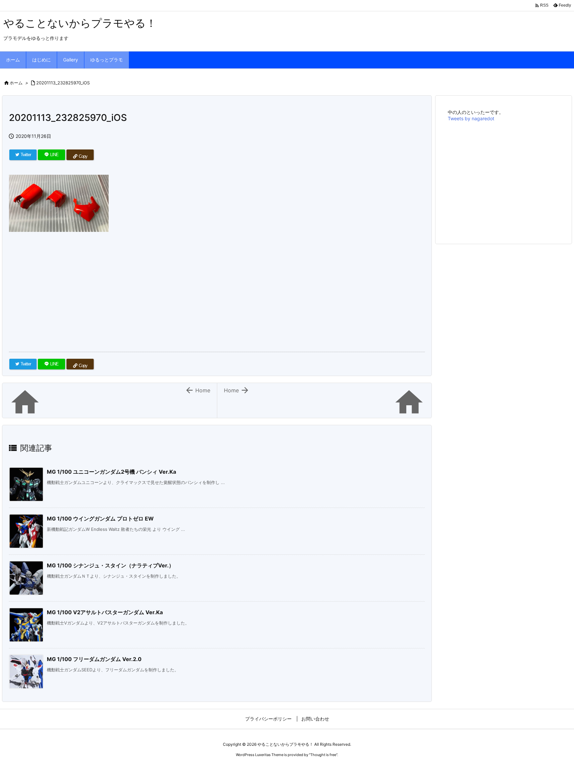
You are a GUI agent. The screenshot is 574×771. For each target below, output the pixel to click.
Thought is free (323, 754)
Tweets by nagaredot (471, 118)
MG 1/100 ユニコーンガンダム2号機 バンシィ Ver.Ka (111, 471)
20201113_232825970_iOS (63, 82)
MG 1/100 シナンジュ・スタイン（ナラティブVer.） (110, 565)
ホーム (16, 82)
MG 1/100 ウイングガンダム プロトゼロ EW (100, 518)
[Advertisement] (208, 285)
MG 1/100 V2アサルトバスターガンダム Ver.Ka (105, 612)
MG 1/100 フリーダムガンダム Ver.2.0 (94, 659)
